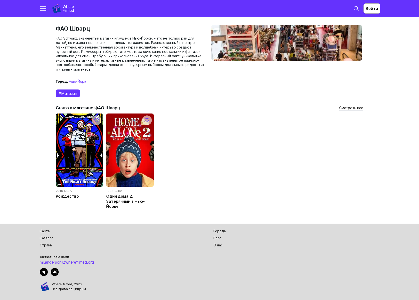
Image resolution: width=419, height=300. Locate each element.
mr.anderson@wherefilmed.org (67, 262)
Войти (372, 8)
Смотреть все (351, 108)
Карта (45, 231)
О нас (218, 245)
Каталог (46, 238)
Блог (217, 238)
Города (219, 231)
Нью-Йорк (77, 81)
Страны (46, 245)
